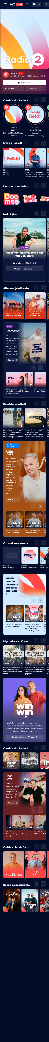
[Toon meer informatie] (22, 150)
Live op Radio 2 (12, 142)
